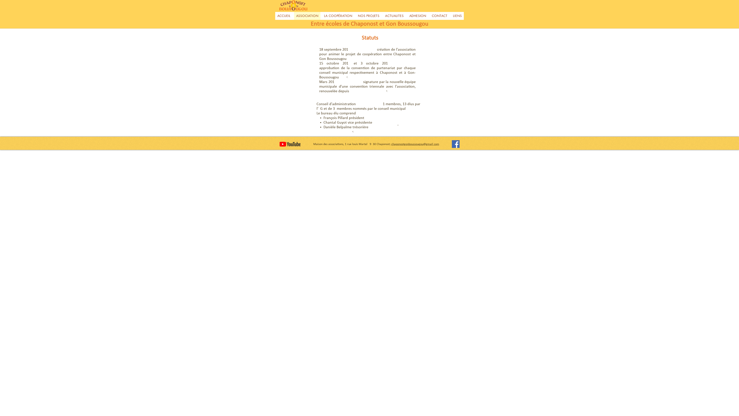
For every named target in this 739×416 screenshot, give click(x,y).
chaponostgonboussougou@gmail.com (415, 144)
